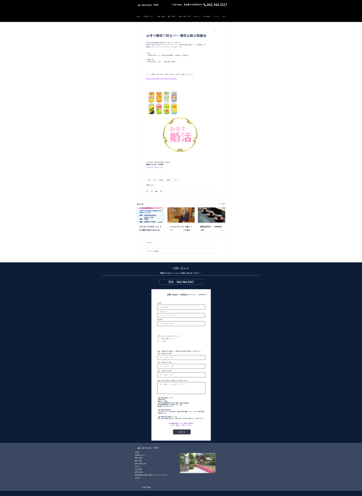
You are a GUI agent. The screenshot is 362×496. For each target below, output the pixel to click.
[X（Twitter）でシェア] (152, 191)
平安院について (140, 455)
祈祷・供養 (138, 458)
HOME (137, 452)
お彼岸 (168, 180)
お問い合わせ (139, 472)
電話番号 (160, 319)
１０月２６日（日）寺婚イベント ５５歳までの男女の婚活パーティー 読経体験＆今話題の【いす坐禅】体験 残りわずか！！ (181, 229)
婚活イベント (150, 184)
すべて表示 (222, 204)
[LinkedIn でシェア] (156, 191)
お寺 (154, 180)
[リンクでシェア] (161, 191)
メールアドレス (162, 311)
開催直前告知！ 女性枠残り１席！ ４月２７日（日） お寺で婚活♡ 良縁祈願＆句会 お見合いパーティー (211, 229)
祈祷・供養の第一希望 (164, 353)
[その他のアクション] (215, 31)
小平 (148, 180)
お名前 (159, 303)
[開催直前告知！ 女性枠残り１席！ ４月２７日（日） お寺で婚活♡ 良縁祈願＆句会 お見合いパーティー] (211, 215)
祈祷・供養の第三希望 (164, 371)
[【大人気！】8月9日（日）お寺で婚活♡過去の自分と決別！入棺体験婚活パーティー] (150, 215)
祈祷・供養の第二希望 (164, 362)
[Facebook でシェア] (147, 191)
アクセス (137, 466)
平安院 (161, 180)
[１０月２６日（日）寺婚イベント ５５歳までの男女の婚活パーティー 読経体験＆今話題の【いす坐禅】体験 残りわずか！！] (181, 215)
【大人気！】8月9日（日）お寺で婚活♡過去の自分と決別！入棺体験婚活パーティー (150, 229)
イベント (176, 180)
